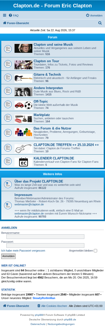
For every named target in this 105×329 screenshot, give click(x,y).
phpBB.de (70, 319)
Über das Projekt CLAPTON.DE (39, 181)
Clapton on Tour (46, 61)
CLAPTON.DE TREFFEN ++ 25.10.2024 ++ (66, 145)
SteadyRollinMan (44, 298)
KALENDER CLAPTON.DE (54, 158)
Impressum (23, 195)
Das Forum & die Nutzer (52, 128)
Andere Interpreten (48, 88)
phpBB (39, 315)
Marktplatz (42, 115)
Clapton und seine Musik (53, 44)
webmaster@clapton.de (29, 204)
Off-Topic (41, 101)
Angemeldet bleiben (81, 250)
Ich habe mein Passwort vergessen (23, 250)
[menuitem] (13, 15)
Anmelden (9, 227)
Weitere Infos (52, 174)
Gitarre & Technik (47, 74)
